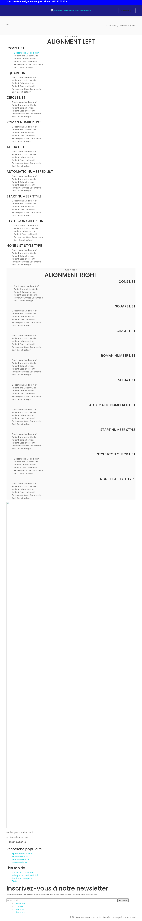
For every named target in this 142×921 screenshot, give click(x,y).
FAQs (14, 881)
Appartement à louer (22, 853)
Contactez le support (22, 878)
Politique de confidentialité (25, 875)
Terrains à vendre (20, 859)
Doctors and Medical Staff (27, 52)
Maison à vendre (20, 856)
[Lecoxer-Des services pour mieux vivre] (71, 10)
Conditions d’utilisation (23, 872)
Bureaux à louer (19, 862)
